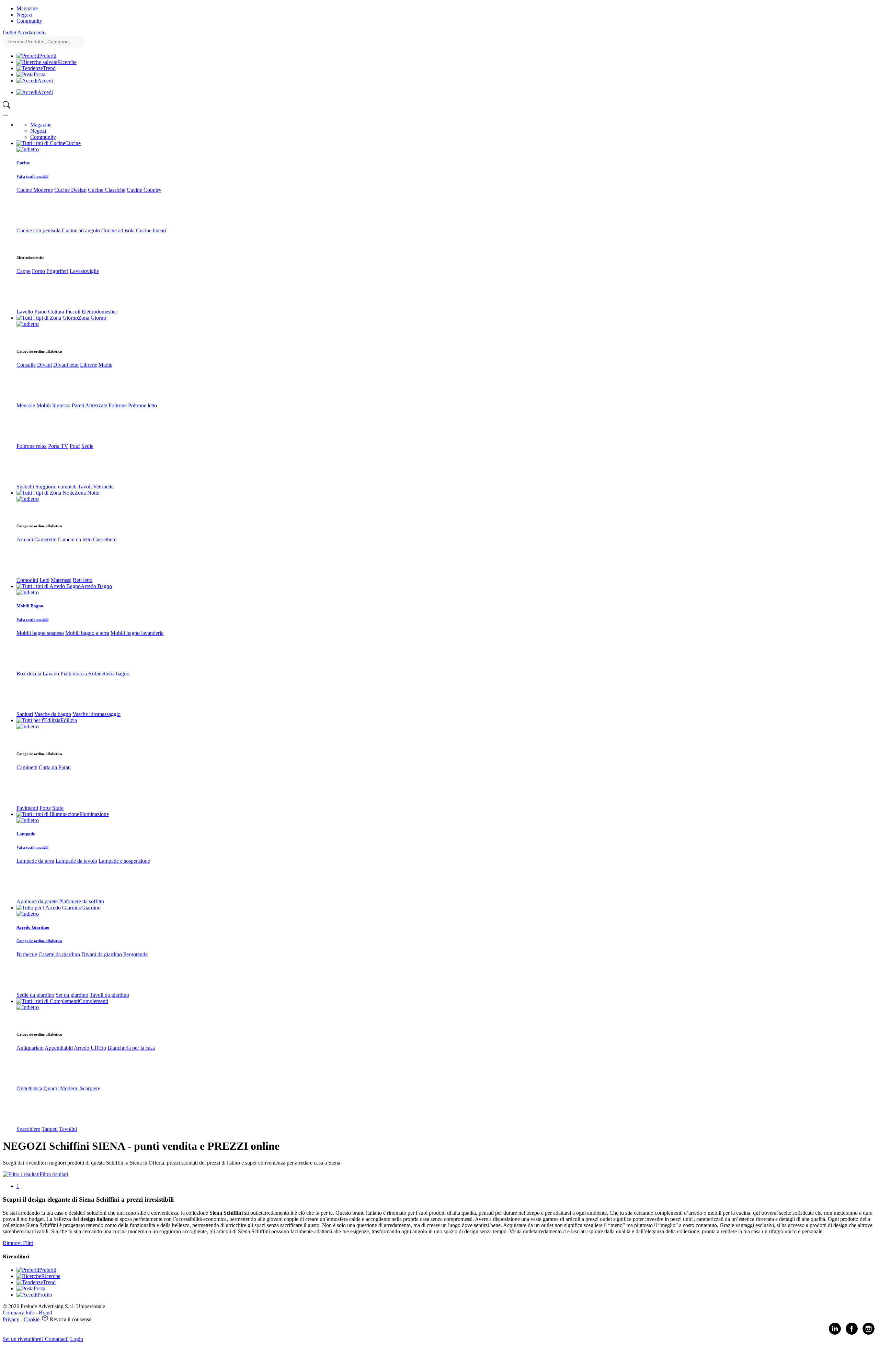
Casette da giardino (59, 954)
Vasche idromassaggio (96, 714)
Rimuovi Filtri (18, 1243)
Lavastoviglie (84, 271)
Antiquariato (30, 1048)
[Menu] (5, 115)
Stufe (58, 808)
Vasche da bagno (52, 714)
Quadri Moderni (61, 1088)
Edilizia (68, 720)
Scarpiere (90, 1088)
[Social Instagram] (869, 1333)
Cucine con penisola (38, 230)
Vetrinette (103, 486)
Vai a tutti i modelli (32, 176)
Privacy (11, 1319)
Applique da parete (37, 901)
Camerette (45, 539)
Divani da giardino (101, 954)
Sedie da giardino (35, 995)
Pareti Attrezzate (89, 405)
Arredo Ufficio (90, 1048)
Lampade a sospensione (124, 861)
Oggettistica (29, 1088)
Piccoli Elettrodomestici (91, 312)
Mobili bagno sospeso (40, 633)
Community (29, 21)
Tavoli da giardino (109, 995)
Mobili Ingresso (53, 405)
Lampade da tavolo (76, 861)
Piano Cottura (49, 312)
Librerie (88, 365)
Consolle (26, 365)
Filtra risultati (53, 1174)
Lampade (25, 833)
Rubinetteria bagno (108, 673)
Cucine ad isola (118, 230)
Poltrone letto (142, 405)
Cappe (23, 271)
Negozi (24, 15)
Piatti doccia (73, 673)
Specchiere (28, 1129)
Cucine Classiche (106, 190)
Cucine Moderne (34, 190)
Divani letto (66, 365)
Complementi (93, 1001)
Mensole (25, 405)
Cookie (31, 1319)
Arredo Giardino (32, 927)
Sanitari (24, 714)
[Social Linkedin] (835, 1333)
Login (76, 1339)
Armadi (24, 539)
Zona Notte (87, 493)
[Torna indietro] (27, 149)
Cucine (73, 143)
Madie (105, 365)
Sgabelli (25, 486)
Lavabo (51, 673)
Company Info (18, 1312)
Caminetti (26, 767)
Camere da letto (75, 539)
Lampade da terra (35, 861)
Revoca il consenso (71, 1319)
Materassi (61, 580)
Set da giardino (72, 995)
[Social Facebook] (852, 1333)
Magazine (27, 8)
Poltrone (118, 405)
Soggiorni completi (56, 486)
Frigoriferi (57, 271)
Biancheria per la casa (131, 1048)
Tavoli (85, 486)
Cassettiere (104, 539)
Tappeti (50, 1129)
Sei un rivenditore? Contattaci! (36, 1339)
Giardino (91, 908)
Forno (38, 271)
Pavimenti (27, 808)
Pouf (75, 446)
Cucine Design (70, 190)
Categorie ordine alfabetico (39, 941)
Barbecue (26, 954)
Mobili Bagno (29, 605)
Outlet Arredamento (24, 32)
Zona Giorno (92, 318)
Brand (45, 1312)
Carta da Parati (55, 767)
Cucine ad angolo (81, 230)
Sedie (87, 446)
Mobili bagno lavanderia (137, 633)
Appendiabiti (59, 1048)
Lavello (24, 312)
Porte (45, 808)
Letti (44, 580)
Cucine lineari (151, 230)
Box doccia (28, 673)
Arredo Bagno (96, 586)
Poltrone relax (31, 446)
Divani (44, 365)
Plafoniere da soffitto (81, 901)
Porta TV (58, 446)
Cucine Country (144, 190)
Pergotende (135, 954)
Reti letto (82, 580)
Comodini (27, 580)
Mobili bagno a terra (87, 633)
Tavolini (68, 1129)
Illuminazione (94, 814)
